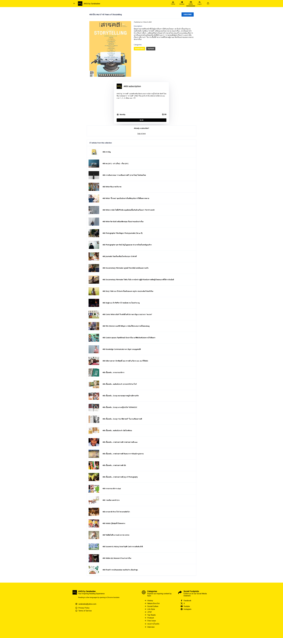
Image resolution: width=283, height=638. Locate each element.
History (150, 601)
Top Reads (151, 48)
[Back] (74, 3)
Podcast (150, 618)
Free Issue (151, 621)
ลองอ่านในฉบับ (153, 624)
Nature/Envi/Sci (153, 603)
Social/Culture (139, 48)
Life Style (151, 609)
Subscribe (188, 14)
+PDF (149, 612)
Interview (151, 627)
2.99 (141, 120)
